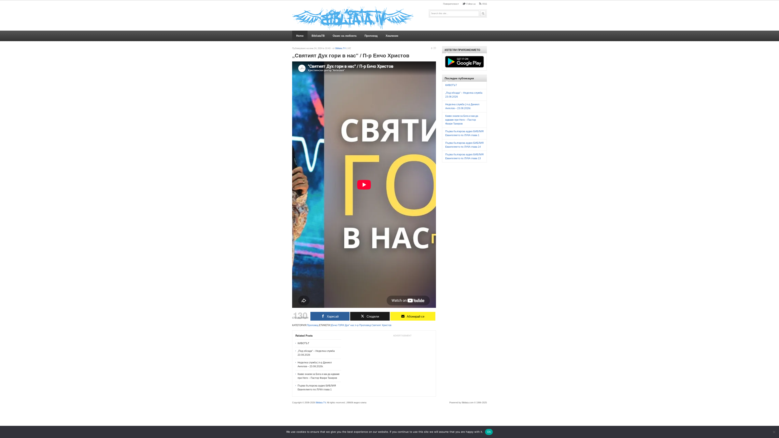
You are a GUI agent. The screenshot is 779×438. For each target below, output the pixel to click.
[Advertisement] (402, 363)
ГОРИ (341, 325)
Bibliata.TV (340, 48)
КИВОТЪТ (303, 343)
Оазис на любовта (344, 35)
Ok (489, 431)
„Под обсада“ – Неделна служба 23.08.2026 (316, 353)
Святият (376, 325)
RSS (484, 4)
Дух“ (347, 325)
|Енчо (334, 325)
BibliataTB (318, 35)
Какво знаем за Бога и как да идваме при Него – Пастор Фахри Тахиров (319, 376)
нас (352, 325)
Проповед (371, 35)
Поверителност (451, 4)
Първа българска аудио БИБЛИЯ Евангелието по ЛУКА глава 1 (317, 387)
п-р (357, 325)
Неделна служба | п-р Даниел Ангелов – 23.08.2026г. (315, 364)
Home (299, 35)
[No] (774, 432)
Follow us (471, 4)
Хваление (392, 35)
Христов (386, 325)
